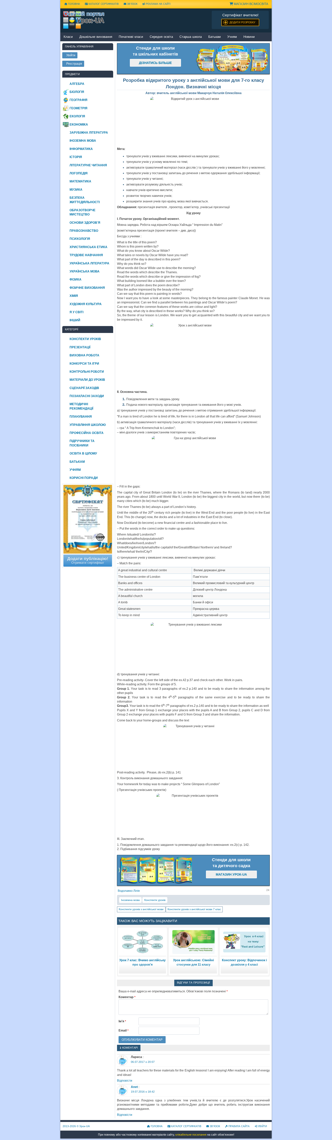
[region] (231, 58)
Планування (81, 416)
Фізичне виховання (87, 287)
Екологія (77, 116)
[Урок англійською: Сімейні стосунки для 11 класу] (193, 941)
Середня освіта (161, 37)
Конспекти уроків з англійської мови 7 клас (194, 909)
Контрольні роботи (87, 371)
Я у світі (76, 312)
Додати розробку (242, 22)
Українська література (89, 263)
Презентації (80, 347)
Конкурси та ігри (84, 363)
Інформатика (81, 149)
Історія (76, 157)
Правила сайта (239, 1126)
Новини (249, 37)
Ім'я (122, 1021)
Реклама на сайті (158, 3)
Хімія (74, 295)
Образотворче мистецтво (82, 212)
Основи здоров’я (85, 222)
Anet (134, 1087)
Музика (76, 189)
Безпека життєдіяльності (85, 200)
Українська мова (85, 271)
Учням (232, 37)
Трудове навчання (86, 255)
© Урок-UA (76, 1126)
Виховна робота (84, 355)
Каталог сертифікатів (103, 3)
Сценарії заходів (84, 388)
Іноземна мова (130, 900)
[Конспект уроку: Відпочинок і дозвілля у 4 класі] (244, 941)
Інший (75, 320)
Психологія (80, 238)
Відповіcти (124, 1080)
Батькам (214, 37)
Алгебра (77, 83)
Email (124, 1030)
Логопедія (79, 173)
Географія (78, 100)
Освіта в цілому (83, 453)
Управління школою (88, 424)
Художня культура (86, 304)
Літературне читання (88, 165)
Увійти (262, 1126)
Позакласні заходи (87, 396)
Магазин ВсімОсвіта (250, 4)
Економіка (79, 124)
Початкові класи (131, 37)
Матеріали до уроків (87, 379)
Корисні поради (84, 477)
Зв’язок (132, 3)
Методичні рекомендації (81, 406)
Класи (68, 37)
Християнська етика (88, 247)
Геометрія (78, 108)
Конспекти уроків (154, 900)
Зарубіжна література (89, 132)
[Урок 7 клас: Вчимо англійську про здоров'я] (142, 941)
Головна (73, 3)
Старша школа (190, 37)
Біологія (77, 92)
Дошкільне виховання (95, 37)
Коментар (127, 997)
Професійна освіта (87, 433)
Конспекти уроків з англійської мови (141, 909)
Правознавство (84, 230)
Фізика (75, 279)
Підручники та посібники (82, 443)
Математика (80, 181)
